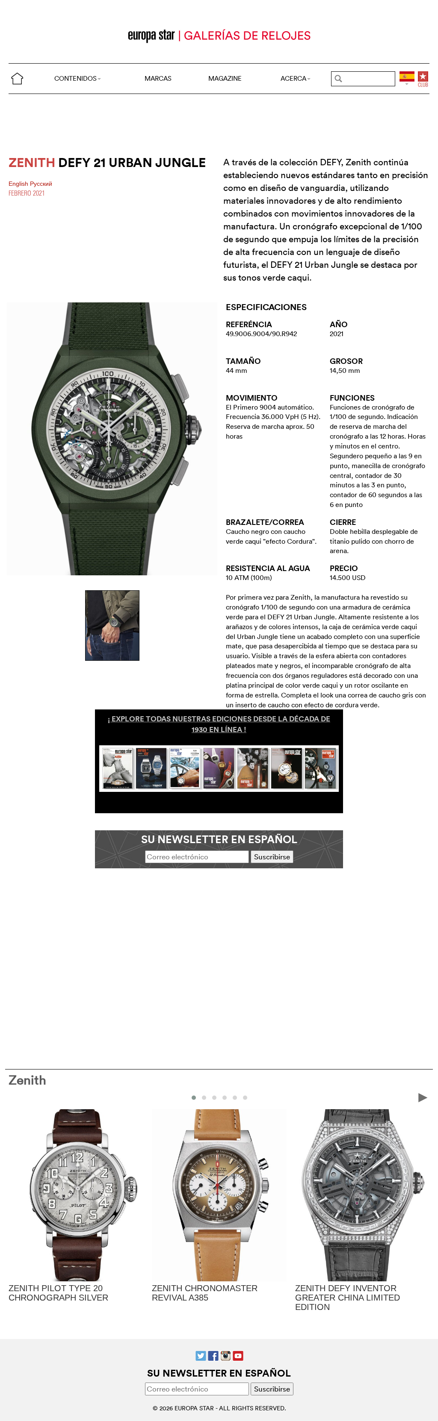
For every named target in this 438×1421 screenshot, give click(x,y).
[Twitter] (200, 1354)
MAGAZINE (225, 78)
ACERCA (293, 78)
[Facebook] (213, 1354)
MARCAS (158, 78)
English (19, 183)
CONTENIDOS (75, 78)
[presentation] (15, 1097)
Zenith (27, 1080)
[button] (194, 1097)
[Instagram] (225, 1354)
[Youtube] (238, 1354)
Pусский (41, 183)
